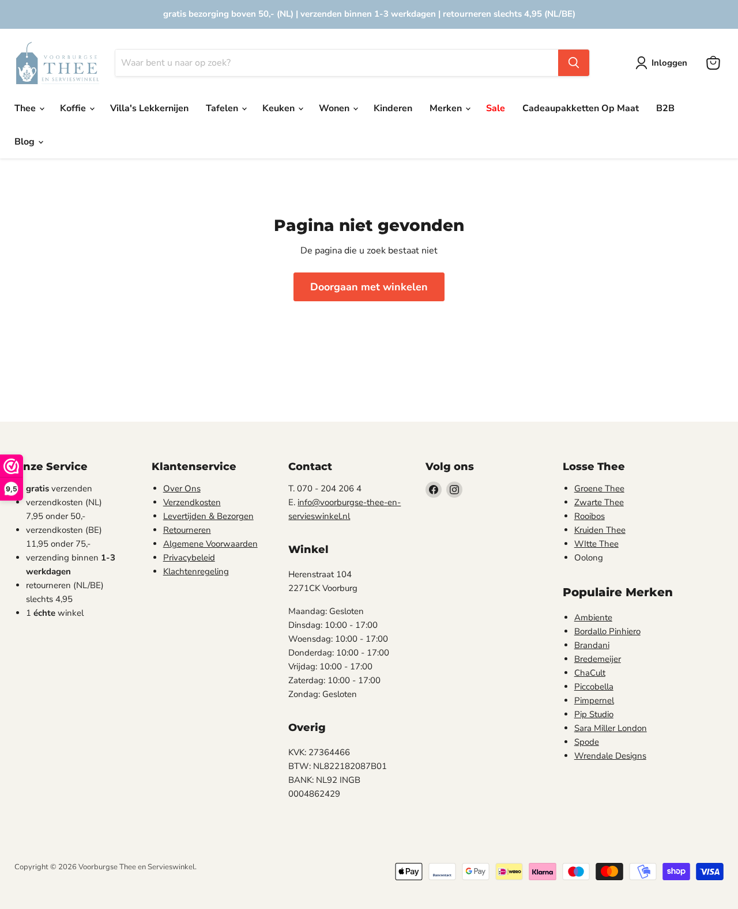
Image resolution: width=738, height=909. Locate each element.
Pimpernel (594, 700)
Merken (447, 108)
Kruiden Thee (600, 530)
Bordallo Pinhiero (607, 631)
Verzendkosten (192, 502)
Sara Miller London (610, 728)
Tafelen (223, 108)
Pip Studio (593, 714)
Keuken (279, 108)
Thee (26, 108)
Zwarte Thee (599, 502)
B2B (665, 108)
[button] (663, 63)
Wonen (335, 108)
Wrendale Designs (610, 756)
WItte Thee (596, 544)
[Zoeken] (573, 63)
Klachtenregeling (196, 571)
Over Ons (182, 488)
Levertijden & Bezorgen (208, 516)
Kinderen (393, 108)
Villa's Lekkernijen (149, 108)
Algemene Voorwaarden (210, 544)
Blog (25, 141)
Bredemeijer (597, 659)
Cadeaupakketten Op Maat (580, 108)
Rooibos (589, 516)
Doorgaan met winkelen (369, 287)
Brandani (591, 645)
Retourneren (187, 530)
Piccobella (593, 686)
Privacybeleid (189, 557)
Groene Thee (599, 488)
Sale (495, 108)
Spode (586, 742)
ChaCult (589, 673)
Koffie (74, 108)
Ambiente (593, 617)
